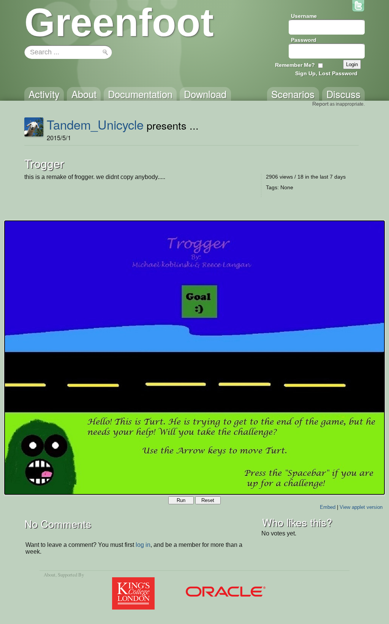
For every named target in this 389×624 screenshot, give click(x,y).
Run (181, 500)
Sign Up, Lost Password (326, 73)
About (49, 574)
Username (304, 16)
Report (320, 104)
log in (143, 545)
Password (303, 40)
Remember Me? (295, 65)
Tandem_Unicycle (95, 124)
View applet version (361, 507)
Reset (207, 500)
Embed (327, 507)
